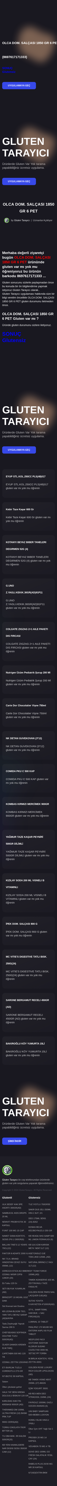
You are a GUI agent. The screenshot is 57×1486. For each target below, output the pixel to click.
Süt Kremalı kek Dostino (13, 1306)
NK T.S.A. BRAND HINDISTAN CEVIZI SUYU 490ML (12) (14, 1262)
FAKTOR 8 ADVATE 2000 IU (15, 1253)
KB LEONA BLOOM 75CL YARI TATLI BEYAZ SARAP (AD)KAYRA (14, 1314)
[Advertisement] (28, 10)
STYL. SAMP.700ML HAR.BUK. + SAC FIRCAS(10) (37, 1313)
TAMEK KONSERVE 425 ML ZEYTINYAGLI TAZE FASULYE (41, 1283)
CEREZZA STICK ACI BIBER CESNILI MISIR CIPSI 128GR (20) (15, 1274)
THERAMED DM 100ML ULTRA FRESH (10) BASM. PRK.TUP (14, 1413)
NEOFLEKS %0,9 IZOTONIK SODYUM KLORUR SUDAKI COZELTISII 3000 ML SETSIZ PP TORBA (38, 1346)
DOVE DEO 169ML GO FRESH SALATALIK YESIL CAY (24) (40, 1455)
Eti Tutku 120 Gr (9, 1283)
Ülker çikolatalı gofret (12, 1387)
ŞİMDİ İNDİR (14, 1141)
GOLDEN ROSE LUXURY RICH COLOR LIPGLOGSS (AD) (41, 1371)
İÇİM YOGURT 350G (38, 1388)
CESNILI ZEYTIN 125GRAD (15, 1362)
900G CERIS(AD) (10, 1422)
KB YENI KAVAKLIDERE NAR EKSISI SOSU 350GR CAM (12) (14, 1448)
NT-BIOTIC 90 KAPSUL (13, 1376)
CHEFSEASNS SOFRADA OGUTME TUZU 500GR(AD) (14, 1336)
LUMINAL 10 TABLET (38, 1322)
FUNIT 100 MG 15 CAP (13, 1230)
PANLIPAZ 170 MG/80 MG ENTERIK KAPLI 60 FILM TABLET (40, 1330)
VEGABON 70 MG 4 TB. (39, 1446)
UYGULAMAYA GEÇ (19, 85)
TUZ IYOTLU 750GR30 (39, 1204)
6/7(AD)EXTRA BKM (37, 1473)
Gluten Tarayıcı (22, 220)
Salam (5, 1381)
